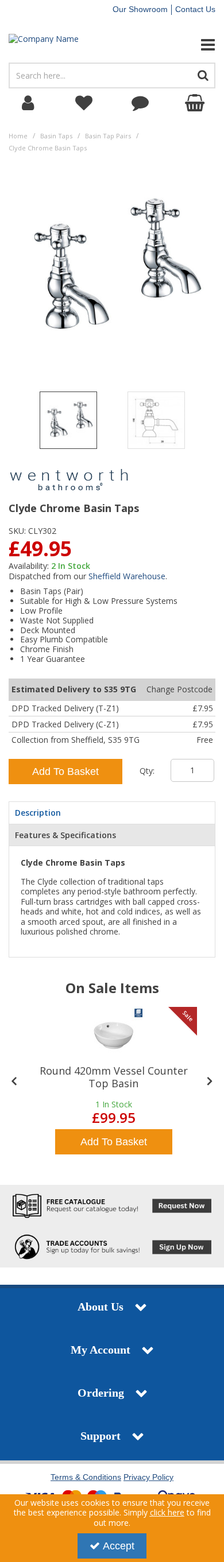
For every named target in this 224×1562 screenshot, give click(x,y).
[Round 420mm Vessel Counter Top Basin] (113, 1035)
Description (38, 812)
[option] (68, 423)
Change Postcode (179, 689)
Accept (118, 1546)
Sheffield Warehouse (126, 576)
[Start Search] (203, 75)
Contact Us (195, 9)
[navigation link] (84, 103)
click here (167, 1512)
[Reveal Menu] (186, 45)
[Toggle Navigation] (186, 45)
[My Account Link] (28, 103)
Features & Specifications (65, 835)
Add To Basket (65, 771)
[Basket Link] (196, 103)
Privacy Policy (148, 1477)
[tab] (112, 812)
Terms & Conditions (86, 1477)
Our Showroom (140, 9)
